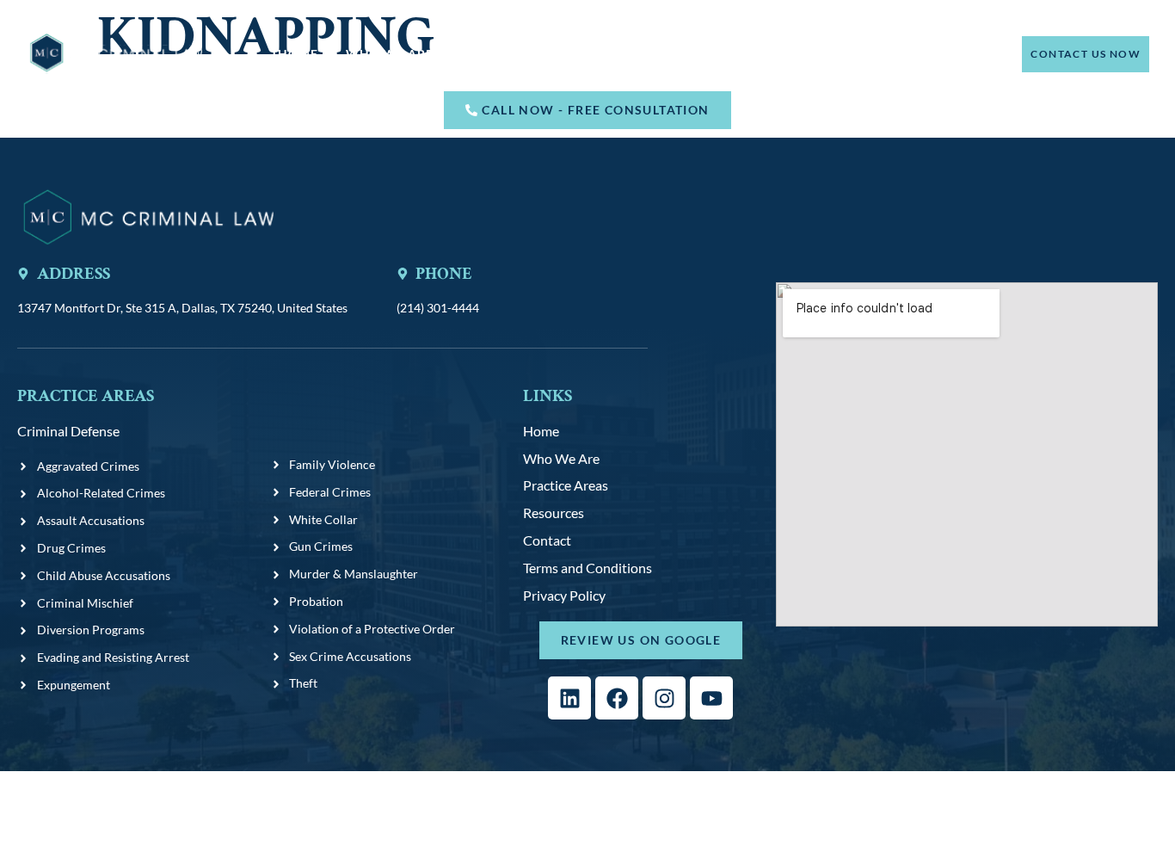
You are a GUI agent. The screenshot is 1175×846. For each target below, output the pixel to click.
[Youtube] (711, 697)
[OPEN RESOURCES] (699, 54)
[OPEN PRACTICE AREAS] (580, 54)
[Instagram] (664, 697)
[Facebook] (616, 697)
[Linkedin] (569, 697)
